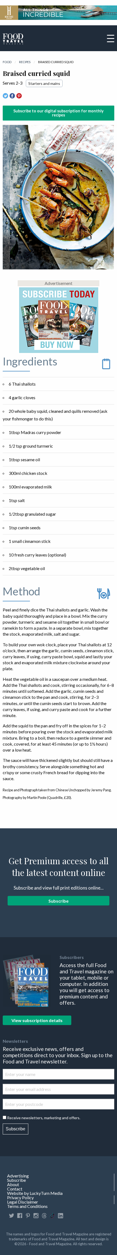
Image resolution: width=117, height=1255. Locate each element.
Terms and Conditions (27, 1206)
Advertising (18, 1176)
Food (7, 62)
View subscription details (37, 1020)
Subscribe (58, 900)
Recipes (24, 62)
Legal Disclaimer (22, 1202)
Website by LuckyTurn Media (35, 1193)
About (13, 1184)
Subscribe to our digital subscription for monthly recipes (58, 113)
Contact (14, 1189)
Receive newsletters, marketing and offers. (43, 1117)
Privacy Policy (20, 1197)
